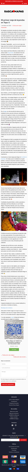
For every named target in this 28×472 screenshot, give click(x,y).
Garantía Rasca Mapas (14, 405)
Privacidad (14, 450)
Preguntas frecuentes (14, 403)
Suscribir (23, 440)
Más (4, 3)
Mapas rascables (14, 416)
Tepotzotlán (4, 27)
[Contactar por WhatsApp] (13, 428)
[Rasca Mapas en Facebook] (12, 425)
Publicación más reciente (19, 356)
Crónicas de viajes (17, 25)
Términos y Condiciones (14, 452)
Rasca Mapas (17, 464)
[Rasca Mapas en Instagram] (15, 425)
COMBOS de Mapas (14, 418)
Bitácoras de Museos (14, 413)
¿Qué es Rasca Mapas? (14, 399)
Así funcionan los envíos (14, 446)
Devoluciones (14, 448)
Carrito (25, 3)
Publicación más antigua (8, 355)
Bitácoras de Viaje (14, 411)
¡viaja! (12, 317)
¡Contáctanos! (14, 401)
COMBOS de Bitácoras (14, 415)
